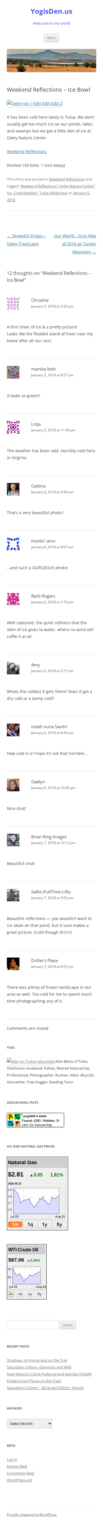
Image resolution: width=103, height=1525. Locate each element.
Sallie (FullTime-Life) (50, 891)
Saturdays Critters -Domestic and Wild (39, 1367)
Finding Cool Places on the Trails (34, 1380)
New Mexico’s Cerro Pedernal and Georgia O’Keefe (49, 1374)
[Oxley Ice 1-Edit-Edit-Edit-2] (34, 103)
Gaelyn (38, 781)
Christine (40, 300)
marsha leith (43, 369)
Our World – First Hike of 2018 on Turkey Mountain (75, 244)
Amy (35, 664)
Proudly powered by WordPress (32, 1514)
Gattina (38, 486)
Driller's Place (44, 960)
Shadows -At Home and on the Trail (37, 1360)
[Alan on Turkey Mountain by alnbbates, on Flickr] (31, 1061)
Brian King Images (49, 836)
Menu (51, 38)
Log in (12, 1459)
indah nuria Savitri (49, 726)
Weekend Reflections (27, 151)
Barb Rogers (43, 596)
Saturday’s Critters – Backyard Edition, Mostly (45, 1387)
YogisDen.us (51, 11)
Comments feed (20, 1473)
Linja (36, 424)
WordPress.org (19, 1480)
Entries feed (17, 1466)
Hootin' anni (43, 541)
